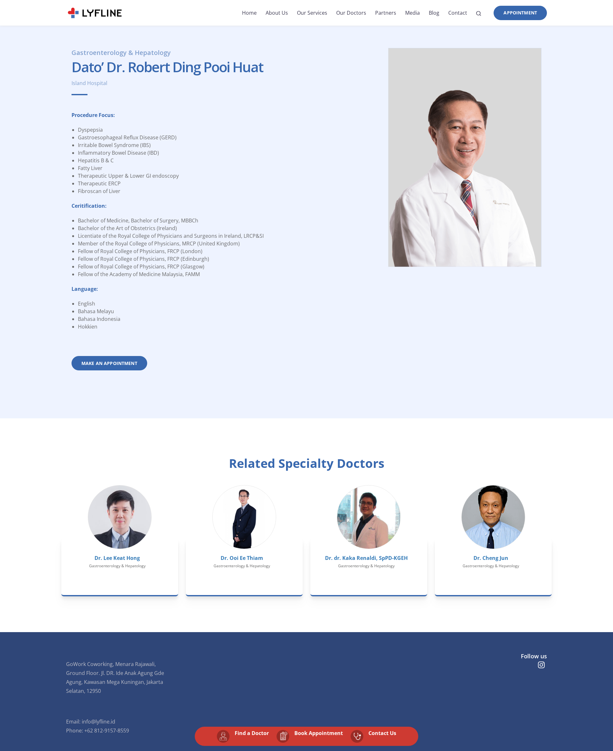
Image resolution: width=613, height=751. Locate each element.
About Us (277, 12)
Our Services (312, 12)
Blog (434, 12)
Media (412, 12)
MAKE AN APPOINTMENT (109, 363)
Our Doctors (351, 12)
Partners (385, 12)
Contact (457, 12)
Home (249, 12)
